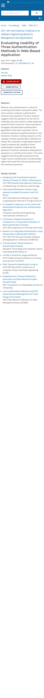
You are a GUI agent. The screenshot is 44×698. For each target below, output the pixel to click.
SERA (24, 25)
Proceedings (14, 25)
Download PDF (12, 81)
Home (3, 25)
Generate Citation (11, 92)
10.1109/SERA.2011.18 (24, 63)
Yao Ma (4, 72)
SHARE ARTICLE (11, 87)
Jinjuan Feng (6, 75)
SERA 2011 (33, 25)
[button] (40, 18)
